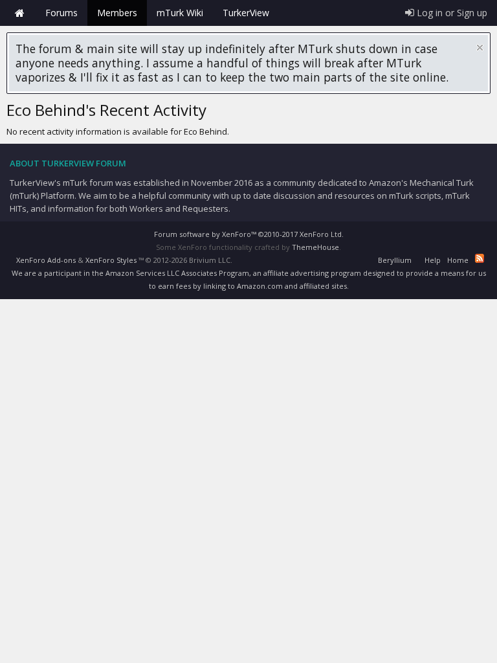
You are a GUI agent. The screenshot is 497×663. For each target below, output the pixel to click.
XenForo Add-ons (46, 260)
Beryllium (395, 260)
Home (19, 13)
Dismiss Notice (480, 47)
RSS (479, 258)
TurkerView (246, 12)
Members (117, 12)
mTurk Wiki (180, 12)
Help (433, 260)
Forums (61, 12)
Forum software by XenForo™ (249, 234)
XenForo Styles (111, 260)
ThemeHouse (315, 247)
